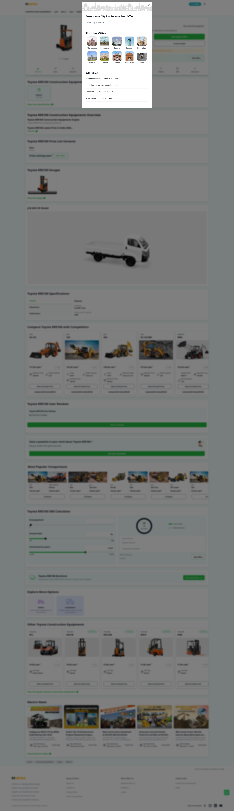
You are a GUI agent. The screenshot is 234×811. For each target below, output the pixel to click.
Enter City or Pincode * (96, 22)
